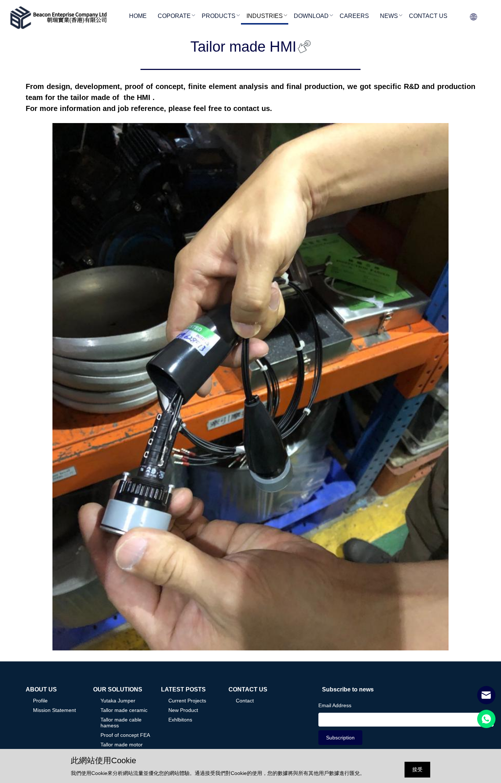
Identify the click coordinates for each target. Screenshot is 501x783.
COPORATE (174, 16)
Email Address (334, 705)
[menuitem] (138, 17)
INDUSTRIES (264, 16)
